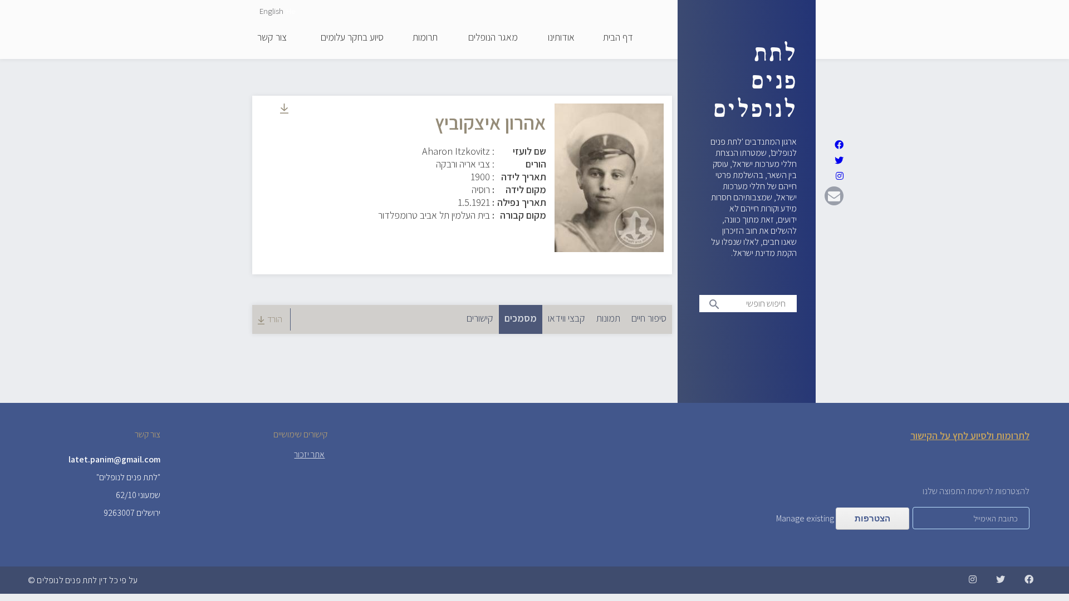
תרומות (425, 37)
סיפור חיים (648, 318)
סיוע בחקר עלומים (352, 37)
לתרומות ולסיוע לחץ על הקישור (969, 435)
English (271, 11)
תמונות (608, 318)
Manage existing (805, 518)
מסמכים (518, 318)
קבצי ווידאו (566, 318)
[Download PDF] (284, 110)
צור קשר (272, 37)
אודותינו (561, 37)
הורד (274, 319)
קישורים (480, 318)
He (290, 11)
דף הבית (618, 37)
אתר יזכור (309, 454)
